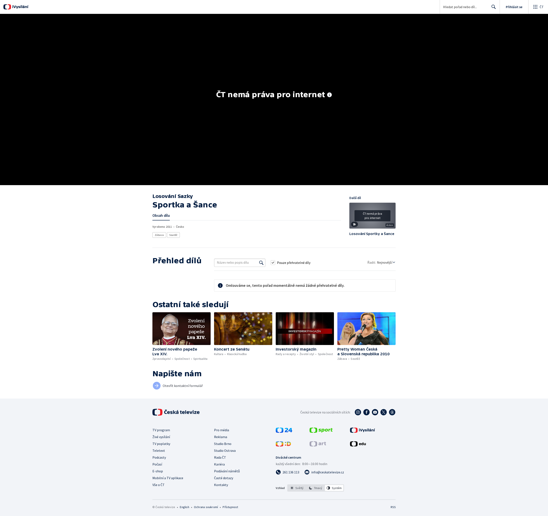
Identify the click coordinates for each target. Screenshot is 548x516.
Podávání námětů (227, 471)
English (184, 507)
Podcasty (159, 457)
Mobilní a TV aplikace (167, 478)
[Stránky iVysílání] (362, 431)
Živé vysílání (161, 437)
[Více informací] (329, 95)
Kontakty (221, 485)
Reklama (220, 437)
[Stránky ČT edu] (358, 445)
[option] (297, 488)
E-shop (157, 471)
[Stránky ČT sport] (321, 431)
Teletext (158, 450)
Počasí (157, 464)
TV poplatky (161, 444)
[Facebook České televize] (366, 412)
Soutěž (173, 234)
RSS (393, 507)
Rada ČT (220, 457)
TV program (161, 430)
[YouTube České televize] (375, 412)
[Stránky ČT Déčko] (283, 445)
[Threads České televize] (392, 412)
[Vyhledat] (261, 262)
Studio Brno (222, 444)
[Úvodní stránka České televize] (176, 412)
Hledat (494, 7)
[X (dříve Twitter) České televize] (383, 412)
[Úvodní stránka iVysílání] (19, 6)
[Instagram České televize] (357, 412)
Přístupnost (230, 507)
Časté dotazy (223, 478)
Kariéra (219, 464)
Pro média (221, 430)
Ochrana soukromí (206, 507)
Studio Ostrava (225, 450)
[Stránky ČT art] (318, 445)
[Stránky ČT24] (284, 431)
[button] (372, 217)
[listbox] (315, 488)
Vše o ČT (158, 485)
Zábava (159, 234)
